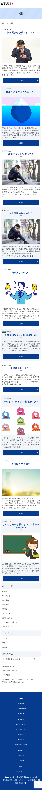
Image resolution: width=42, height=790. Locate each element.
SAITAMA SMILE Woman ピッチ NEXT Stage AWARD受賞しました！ (19, 680)
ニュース (5, 638)
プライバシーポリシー (10, 622)
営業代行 (21, 734)
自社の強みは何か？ (9, 670)
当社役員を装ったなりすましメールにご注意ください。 (20, 660)
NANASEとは (7, 596)
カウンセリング (21, 729)
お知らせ (21, 755)
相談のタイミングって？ (21, 154)
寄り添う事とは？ (21, 463)
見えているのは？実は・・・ (21, 91)
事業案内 (5, 604)
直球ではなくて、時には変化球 (21, 335)
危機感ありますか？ (21, 368)
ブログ (4, 643)
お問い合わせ (7, 618)
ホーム (21, 698)
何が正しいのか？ (21, 272)
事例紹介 (5, 609)
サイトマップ (7, 626)
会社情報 (21, 704)
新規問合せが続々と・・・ (21, 32)
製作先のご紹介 (21, 745)
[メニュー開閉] (39, 4)
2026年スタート (8, 666)
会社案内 (5, 600)
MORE (21, 81)
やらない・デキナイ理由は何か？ (21, 401)
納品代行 (21, 739)
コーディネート (8, 613)
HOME (3, 23)
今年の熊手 (6, 675)
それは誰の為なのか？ (21, 213)
